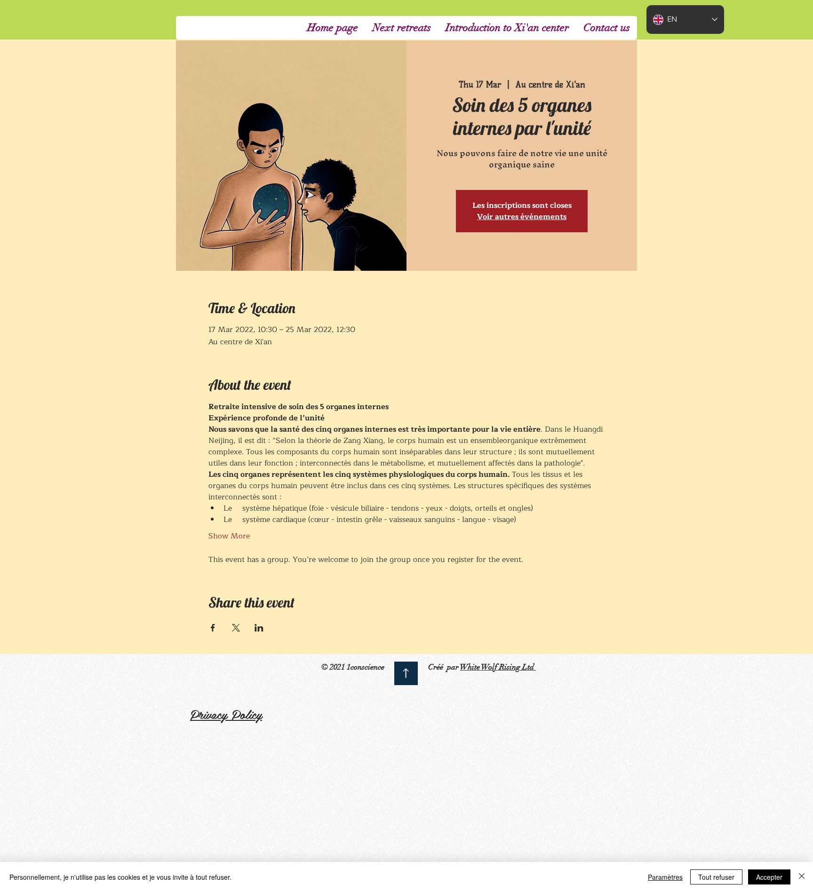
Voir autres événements (521, 217)
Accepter (769, 877)
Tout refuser (716, 877)
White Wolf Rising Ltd (498, 667)
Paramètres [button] (665, 877)
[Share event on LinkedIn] (259, 628)
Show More (229, 536)
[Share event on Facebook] (212, 628)
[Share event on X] (235, 628)
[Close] (801, 876)
